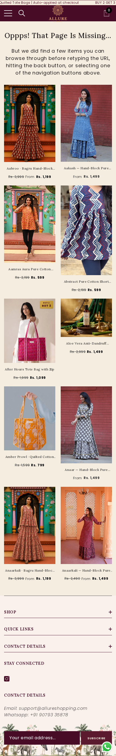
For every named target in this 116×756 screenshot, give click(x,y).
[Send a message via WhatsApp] (107, 747)
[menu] (8, 13)
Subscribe (96, 738)
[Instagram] (6, 679)
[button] (22, 13)
